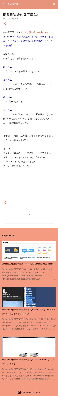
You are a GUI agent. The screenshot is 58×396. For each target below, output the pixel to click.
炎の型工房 (13, 4)
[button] (4, 24)
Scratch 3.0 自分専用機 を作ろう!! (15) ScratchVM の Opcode (28, 264)
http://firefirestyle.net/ (36, 32)
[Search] (54, 4)
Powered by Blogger (30, 392)
